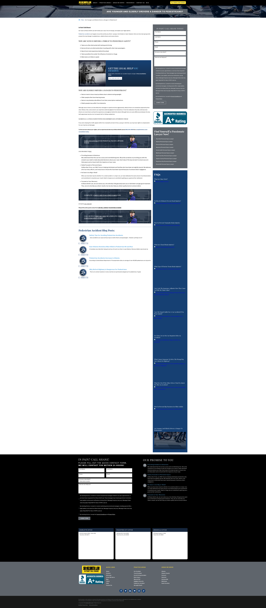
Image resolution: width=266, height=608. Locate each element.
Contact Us (140, 2)
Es (148, 2)
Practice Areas (105, 2)
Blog (107, 579)
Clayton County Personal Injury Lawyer (166, 158)
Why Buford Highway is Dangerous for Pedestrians (108, 269)
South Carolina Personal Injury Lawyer (166, 155)
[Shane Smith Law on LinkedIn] (130, 591)
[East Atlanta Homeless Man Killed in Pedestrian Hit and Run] (83, 251)
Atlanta (163, 571)
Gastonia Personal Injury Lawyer (164, 147)
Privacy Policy (159, 98)
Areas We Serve (118, 2)
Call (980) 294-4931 (114, 78)
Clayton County (166, 573)
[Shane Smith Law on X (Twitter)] (125, 591)
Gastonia (164, 577)
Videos (108, 581)
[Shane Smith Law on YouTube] (134, 591)
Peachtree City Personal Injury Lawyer (166, 161)
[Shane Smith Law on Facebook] (121, 591)
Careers (108, 573)
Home (79, 19)
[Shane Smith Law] (85, 3)
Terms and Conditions (93, 605)
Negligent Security (138, 581)
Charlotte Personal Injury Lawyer (165, 139)
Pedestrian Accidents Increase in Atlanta (104, 258)
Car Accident (137, 571)
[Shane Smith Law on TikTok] (143, 591)
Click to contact (91, 141)
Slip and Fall (137, 579)
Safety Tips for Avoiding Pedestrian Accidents (106, 235)
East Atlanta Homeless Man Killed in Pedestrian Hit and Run (111, 247)
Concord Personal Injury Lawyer (164, 144)
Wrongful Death (138, 585)
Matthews (164, 581)
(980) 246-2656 (179, 2)
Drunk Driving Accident (140, 575)
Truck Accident (138, 573)
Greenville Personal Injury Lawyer (165, 164)
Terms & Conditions (175, 96)
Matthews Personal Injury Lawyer (165, 153)
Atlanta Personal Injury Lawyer (164, 141)
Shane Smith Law (89, 602)
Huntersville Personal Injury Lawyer (165, 150)
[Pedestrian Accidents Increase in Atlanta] (83, 262)
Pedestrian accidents (84, 34)
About (95, 2)
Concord (164, 575)
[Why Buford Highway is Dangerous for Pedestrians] (83, 273)
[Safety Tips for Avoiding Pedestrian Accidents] (83, 239)
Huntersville (165, 579)
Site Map (80, 605)
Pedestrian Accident (139, 583)
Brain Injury (137, 577)
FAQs (82, 20)
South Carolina (166, 583)
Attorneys (108, 575)
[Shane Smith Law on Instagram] (139, 591)
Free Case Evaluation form (105, 195)
